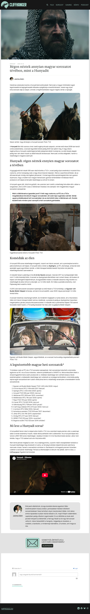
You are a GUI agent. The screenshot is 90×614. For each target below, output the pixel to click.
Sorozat (12, 64)
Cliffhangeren (15, 452)
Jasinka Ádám (19, 79)
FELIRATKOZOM (47, 546)
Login (76, 568)
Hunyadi (14, 170)
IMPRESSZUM (7, 608)
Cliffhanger (18, 5)
